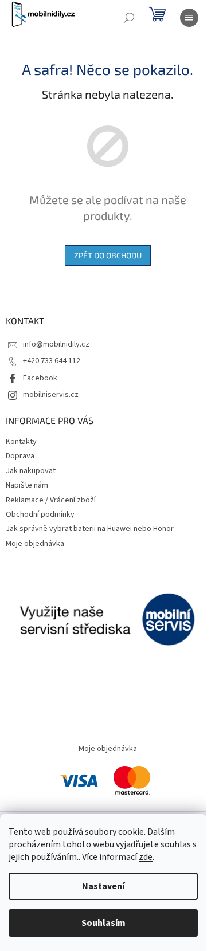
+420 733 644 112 (51, 361)
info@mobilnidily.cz (56, 344)
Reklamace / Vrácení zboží (51, 500)
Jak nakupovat (31, 471)
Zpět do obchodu (108, 255)
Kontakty (21, 441)
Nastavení (103, 886)
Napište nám (27, 485)
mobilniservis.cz (51, 394)
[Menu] (189, 17)
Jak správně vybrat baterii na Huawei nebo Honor (90, 529)
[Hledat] (129, 17)
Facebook (40, 378)
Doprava (20, 456)
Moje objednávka (35, 543)
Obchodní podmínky (40, 514)
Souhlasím (103, 923)
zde (146, 857)
